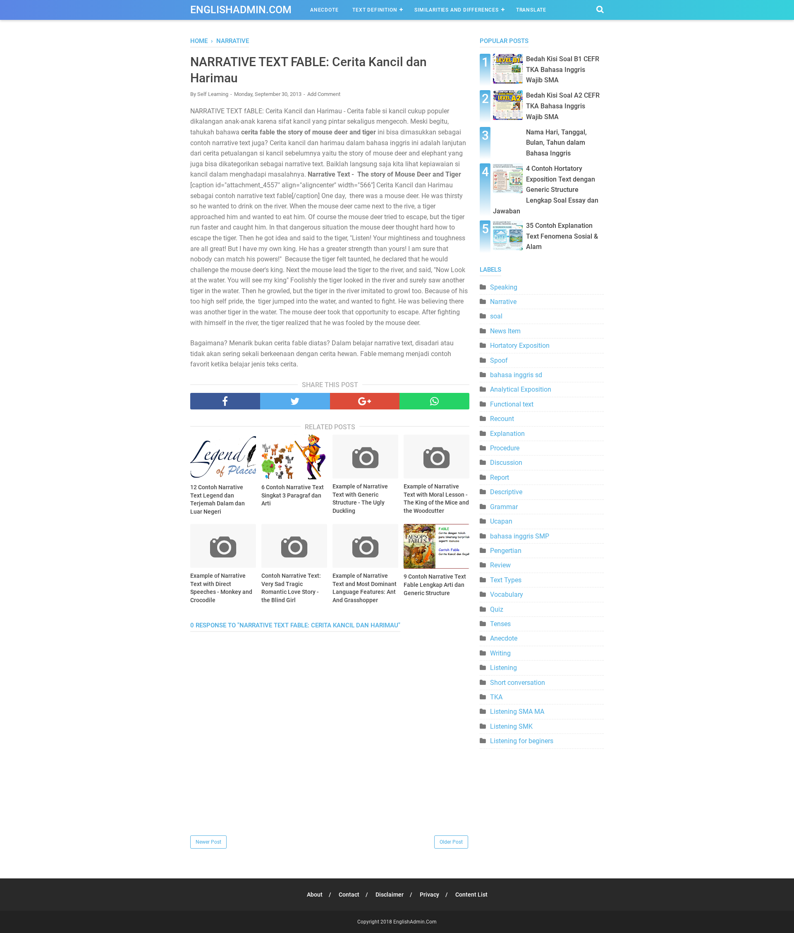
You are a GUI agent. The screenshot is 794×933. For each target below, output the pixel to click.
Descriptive (506, 492)
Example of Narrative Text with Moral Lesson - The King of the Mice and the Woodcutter (436, 498)
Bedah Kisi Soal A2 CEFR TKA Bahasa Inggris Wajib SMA (563, 105)
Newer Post (208, 842)
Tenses (500, 624)
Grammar (504, 507)
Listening (503, 668)
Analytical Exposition (520, 389)
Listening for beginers (521, 741)
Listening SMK (511, 726)
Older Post (451, 842)
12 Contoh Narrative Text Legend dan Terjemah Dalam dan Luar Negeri (217, 499)
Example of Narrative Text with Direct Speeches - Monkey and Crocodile (221, 587)
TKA (496, 697)
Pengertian (505, 551)
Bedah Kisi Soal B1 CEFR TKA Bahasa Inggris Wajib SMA (562, 69)
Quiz (496, 609)
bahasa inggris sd (516, 375)
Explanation (507, 434)
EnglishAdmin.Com (241, 10)
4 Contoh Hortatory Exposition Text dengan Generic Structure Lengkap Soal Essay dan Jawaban (545, 190)
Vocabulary (506, 594)
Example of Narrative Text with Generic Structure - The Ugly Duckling (360, 498)
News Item (505, 331)
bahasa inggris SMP (519, 536)
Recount (502, 419)
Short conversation (517, 683)
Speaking (503, 287)
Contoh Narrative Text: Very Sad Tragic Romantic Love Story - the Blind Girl (291, 587)
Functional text (511, 404)
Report (499, 477)
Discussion (506, 462)
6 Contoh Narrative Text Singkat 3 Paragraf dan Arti (292, 495)
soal (496, 316)
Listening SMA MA (517, 711)
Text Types (505, 580)
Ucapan (501, 521)
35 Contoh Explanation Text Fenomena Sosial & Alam (562, 236)
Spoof (499, 360)
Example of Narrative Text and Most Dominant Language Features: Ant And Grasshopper (364, 587)
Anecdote (324, 10)
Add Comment (323, 94)
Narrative (503, 302)
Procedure (504, 448)
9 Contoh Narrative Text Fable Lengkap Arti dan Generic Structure (435, 584)
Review (500, 565)
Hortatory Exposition (520, 345)
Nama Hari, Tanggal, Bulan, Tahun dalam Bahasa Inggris (556, 142)
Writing (500, 653)
